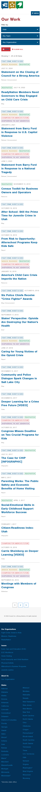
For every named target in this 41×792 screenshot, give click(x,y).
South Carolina (28, 740)
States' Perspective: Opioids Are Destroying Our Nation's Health (19, 322)
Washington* (27, 768)
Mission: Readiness (9, 64)
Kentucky (4, 751)
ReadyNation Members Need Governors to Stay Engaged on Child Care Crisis (20, 95)
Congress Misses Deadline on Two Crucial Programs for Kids (20, 434)
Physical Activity (7, 663)
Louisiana (5, 755)
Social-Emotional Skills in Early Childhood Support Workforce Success (17, 508)
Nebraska (26, 695)
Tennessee (27, 747)
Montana (26, 691)
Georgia (4, 727)
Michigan (4, 769)
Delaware (4, 716)
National (4, 689)
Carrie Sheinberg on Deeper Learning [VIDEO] (19, 552)
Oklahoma (26, 726)
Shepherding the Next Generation (15, 121)
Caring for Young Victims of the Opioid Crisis (19, 353)
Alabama (4, 692)
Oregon (26, 729)
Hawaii (3, 730)
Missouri (26, 688)
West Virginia (28, 771)
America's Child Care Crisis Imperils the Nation (19, 276)
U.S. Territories (28, 754)
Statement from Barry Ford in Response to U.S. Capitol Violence (19, 132)
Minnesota (5, 772)
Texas (25, 750)
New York (26, 712)
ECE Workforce (7, 652)
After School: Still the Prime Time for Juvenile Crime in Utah (19, 215)
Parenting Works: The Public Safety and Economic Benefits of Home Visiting (19, 484)
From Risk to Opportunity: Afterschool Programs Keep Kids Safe (19, 242)
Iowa (3, 744)
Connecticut (5, 713)
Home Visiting (6, 656)
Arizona (4, 699)
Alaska (3, 696)
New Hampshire (29, 702)
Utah (6, 49)
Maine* (4, 758)
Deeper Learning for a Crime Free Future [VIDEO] (20, 403)
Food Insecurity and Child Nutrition (14, 659)
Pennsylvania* (28, 733)
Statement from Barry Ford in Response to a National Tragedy (19, 168)
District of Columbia (8, 720)
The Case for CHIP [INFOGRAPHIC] (13, 459)
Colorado (4, 709)
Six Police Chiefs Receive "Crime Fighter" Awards (18, 297)
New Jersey (27, 705)
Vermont (26, 761)
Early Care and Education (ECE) (13, 649)
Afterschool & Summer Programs (13, 666)
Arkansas (4, 702)
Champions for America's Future (15, 118)
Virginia (26, 764)
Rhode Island (28, 736)
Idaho (3, 734)
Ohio (24, 722)
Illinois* (4, 737)
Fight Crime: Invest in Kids (12, 61)
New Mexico (27, 709)
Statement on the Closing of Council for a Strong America (20, 73)
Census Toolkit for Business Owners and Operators (19, 190)
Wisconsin (27, 775)
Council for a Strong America (12, 5)
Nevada (25, 698)
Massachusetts (7, 765)
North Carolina (28, 716)
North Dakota (28, 719)
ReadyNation (24, 64)
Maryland (4, 762)
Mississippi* (6, 776)
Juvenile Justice (7, 670)
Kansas (4, 748)
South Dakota (28, 743)
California (5, 706)
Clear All (18, 49)
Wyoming (26, 778)
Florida (4, 723)
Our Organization (8, 679)
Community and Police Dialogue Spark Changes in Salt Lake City (19, 378)
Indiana (4, 741)
